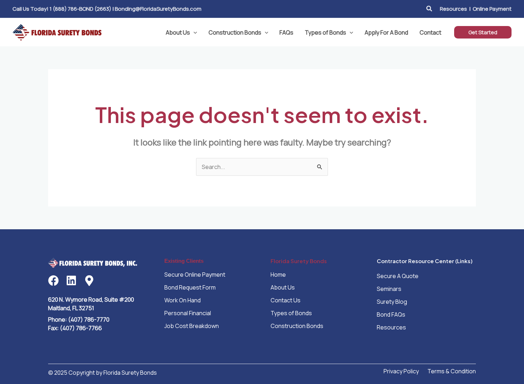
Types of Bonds (325, 32)
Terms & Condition (451, 371)
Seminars (389, 289)
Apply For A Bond (386, 32)
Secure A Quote (397, 276)
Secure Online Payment (194, 274)
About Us (178, 32)
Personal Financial (187, 313)
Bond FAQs (391, 314)
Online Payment (492, 8)
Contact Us (285, 300)
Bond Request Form (190, 287)
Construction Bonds (235, 32)
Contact (430, 32)
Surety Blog (392, 302)
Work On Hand (182, 300)
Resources (453, 8)
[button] (429, 9)
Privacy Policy (401, 371)
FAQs (286, 32)
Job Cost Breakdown (191, 326)
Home (278, 274)
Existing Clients (184, 261)
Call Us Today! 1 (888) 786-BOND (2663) (61, 8)
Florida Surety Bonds (299, 260)
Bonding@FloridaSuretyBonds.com (158, 8)
